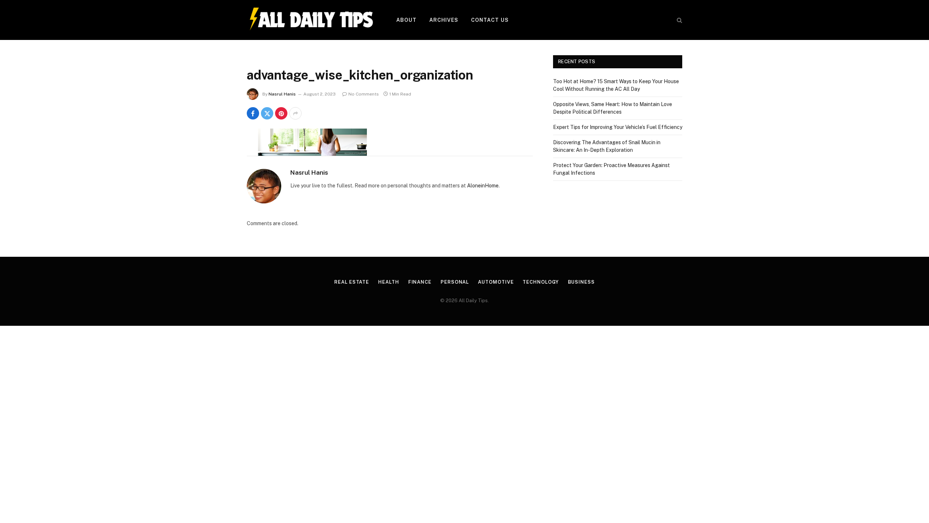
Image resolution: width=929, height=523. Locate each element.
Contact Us (490, 20)
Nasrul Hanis (282, 94)
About (406, 20)
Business (581, 282)
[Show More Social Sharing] (295, 113)
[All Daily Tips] (312, 20)
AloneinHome (483, 185)
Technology (540, 282)
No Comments (363, 94)
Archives (444, 20)
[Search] (678, 20)
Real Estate (351, 282)
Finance (419, 282)
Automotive (495, 282)
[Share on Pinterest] (281, 113)
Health (388, 282)
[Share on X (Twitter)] (267, 113)
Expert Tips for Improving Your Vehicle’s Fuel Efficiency (617, 127)
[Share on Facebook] (253, 113)
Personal (455, 282)
